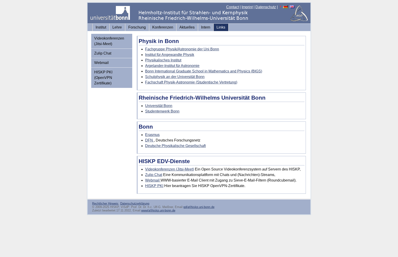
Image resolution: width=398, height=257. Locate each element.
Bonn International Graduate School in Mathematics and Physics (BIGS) (203, 71)
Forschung (137, 27)
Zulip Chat (102, 53)
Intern (205, 27)
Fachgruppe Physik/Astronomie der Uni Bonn (182, 49)
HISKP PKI (154, 186)
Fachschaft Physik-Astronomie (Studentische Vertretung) (191, 82)
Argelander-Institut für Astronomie (172, 66)
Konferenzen (162, 27)
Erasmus (152, 135)
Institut (101, 27)
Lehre (117, 27)
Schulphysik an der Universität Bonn (175, 77)
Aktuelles (187, 27)
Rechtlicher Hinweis (105, 203)
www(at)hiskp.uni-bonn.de (158, 210)
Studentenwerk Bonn (162, 111)
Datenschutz (265, 7)
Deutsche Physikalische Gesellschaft (175, 146)
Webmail (101, 63)
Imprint (247, 7)
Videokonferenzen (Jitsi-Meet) (109, 41)
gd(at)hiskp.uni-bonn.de (198, 207)
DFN (149, 140)
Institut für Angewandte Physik (169, 55)
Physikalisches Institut (163, 60)
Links (221, 27)
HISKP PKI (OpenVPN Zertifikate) (103, 77)
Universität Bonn (158, 106)
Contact (232, 7)
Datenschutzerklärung (134, 203)
